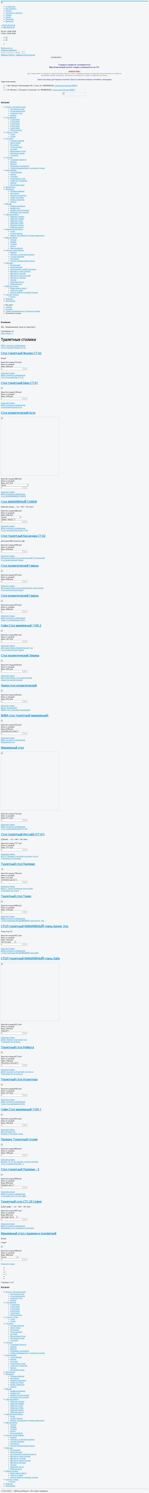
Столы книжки (16, 147)
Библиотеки (10, 187)
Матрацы (9, 263)
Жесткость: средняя (17, 273)
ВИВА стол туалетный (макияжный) (15, 710)
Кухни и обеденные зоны (16, 107)
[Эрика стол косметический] (16, 678)
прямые (13, 242)
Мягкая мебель (11, 238)
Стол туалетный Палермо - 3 (12, 1164)
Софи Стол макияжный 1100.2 (13, 620)
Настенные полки (17, 153)
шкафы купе (15, 208)
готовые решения (17, 141)
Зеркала (13, 183)
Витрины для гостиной (19, 212)
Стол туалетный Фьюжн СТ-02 (13, 348)
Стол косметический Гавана (12, 560)
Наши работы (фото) (18, 288)
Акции (8, 17)
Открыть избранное (9, 50)
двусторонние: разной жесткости (23, 269)
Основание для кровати (19, 166)
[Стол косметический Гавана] (23, 558)
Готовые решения (17, 191)
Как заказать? (11, 9)
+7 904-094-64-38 (7, 27)
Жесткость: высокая (18, 278)
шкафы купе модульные (19, 210)
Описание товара (8, 373)
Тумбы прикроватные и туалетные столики (27, 168)
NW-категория (16, 130)
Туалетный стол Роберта (10, 1042)
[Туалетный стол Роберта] (14, 1040)
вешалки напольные (18, 195)
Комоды (13, 164)
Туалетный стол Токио (10, 891)
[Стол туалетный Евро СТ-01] (13, 375)
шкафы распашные (17, 206)
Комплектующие (17, 225)
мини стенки (15, 143)
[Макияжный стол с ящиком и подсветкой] (13, 1226)
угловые (13, 244)
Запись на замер (16, 290)
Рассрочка (10, 19)
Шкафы (9, 204)
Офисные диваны (17, 217)
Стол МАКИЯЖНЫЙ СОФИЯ (13, 496)
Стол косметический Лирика (12, 650)
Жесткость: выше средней (20, 276)
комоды (13, 174)
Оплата (8, 11)
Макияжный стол (8, 742)
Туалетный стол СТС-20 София (13, 1196)
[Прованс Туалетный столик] (8, 1132)
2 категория (15, 122)
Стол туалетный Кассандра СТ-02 (14, 530)
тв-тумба (13, 149)
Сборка (8, 15)
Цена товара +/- (7, 333)
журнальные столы (17, 179)
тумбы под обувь (17, 198)
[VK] (6, 38)
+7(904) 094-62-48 (8, 25)
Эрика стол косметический (11, 680)
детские (13, 240)
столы (12, 134)
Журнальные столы (18, 151)
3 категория (15, 124)
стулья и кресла (16, 233)
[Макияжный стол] (13, 740)
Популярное (10, 301)
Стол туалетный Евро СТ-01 (12, 377)
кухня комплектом (17, 111)
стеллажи (14, 176)
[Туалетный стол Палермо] (19, 856)
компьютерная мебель (14, 229)
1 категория (15, 120)
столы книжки (16, 172)
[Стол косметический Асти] (13, 405)
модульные (14, 145)
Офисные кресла (17, 227)
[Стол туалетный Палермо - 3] (19, 1162)
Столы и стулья (12, 132)
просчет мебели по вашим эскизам (24, 292)
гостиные (9, 139)
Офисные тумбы (16, 223)
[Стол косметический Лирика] (17, 648)
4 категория (15, 126)
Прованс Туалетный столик (12, 1134)
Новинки (9, 299)
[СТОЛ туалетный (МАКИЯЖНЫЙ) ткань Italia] (13, 951)
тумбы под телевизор (18, 181)
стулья (12, 136)
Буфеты (13, 115)
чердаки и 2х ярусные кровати (22, 254)
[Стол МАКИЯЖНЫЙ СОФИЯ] (13, 494)
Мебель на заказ (12, 286)
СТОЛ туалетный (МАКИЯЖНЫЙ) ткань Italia (20, 953)
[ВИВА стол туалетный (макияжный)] (9, 708)
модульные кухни (17, 109)
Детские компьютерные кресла (22, 261)
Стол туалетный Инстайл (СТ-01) (14, 829)
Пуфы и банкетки (17, 200)
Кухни (12, 297)
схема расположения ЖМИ (65, 86)
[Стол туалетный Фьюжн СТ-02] (13, 345)
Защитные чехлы (17, 282)
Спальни (9, 157)
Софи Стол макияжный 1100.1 (13, 1104)
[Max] (6, 40)
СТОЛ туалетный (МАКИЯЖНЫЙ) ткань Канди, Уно (22, 921)
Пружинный (15, 265)
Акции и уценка (12, 295)
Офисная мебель (12, 214)
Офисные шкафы (17, 219)
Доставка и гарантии (14, 13)
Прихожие (10, 189)
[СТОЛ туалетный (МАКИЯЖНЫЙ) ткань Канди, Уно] (13, 919)
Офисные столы (16, 221)
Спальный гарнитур (18, 160)
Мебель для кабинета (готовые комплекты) (27, 235)
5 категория (15, 128)
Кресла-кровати (16, 248)
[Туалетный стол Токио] (17, 889)
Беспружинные (16, 267)
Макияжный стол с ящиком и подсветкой (17, 1228)
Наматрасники (16, 284)
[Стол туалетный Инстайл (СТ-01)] (13, 827)
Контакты (9, 21)
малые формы (11, 170)
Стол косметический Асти (11, 407)
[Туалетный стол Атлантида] (17, 1072)
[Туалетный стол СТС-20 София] (13, 1194)
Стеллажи (14, 155)
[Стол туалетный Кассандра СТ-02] (13, 528)
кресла (12, 246)
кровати (13, 162)
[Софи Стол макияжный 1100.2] (13, 618)
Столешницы (11, 117)
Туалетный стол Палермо (11, 858)
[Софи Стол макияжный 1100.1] (13, 1102)
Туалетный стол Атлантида (12, 1074)
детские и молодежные (15, 250)
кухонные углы (16, 113)
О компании (10, 6)
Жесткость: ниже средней (20, 271)
